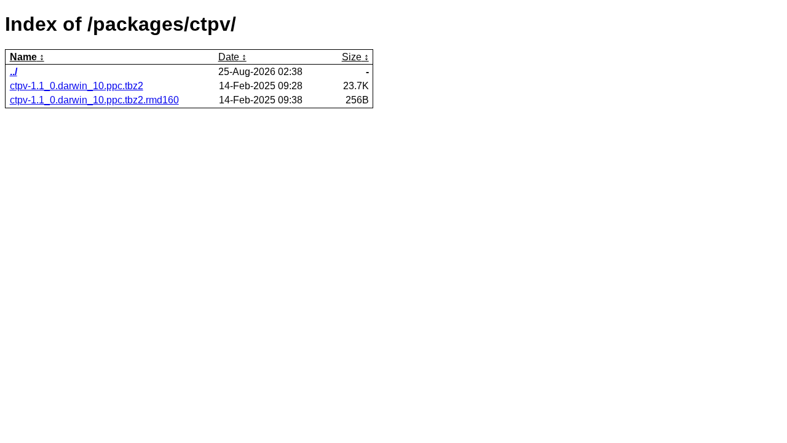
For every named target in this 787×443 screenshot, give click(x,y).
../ (13, 71)
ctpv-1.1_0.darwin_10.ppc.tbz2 (76, 86)
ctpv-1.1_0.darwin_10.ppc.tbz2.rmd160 (94, 100)
